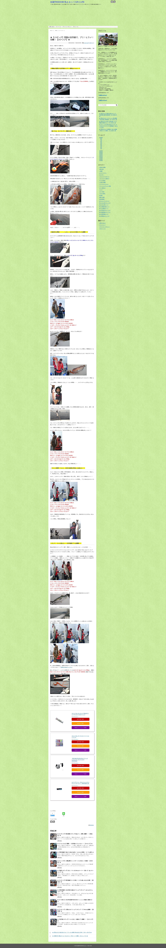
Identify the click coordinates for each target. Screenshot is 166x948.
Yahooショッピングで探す (80, 727)
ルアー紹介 (101, 191)
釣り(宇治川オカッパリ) (104, 210)
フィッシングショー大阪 (105, 186)
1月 (101, 148)
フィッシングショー (104, 184)
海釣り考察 (101, 197)
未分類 (100, 195)
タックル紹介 (102, 180)
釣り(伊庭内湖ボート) (104, 206)
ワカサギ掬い (102, 193)
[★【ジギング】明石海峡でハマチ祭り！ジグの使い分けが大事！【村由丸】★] (53, 883)
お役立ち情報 (102, 167)
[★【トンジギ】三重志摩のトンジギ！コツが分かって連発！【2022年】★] (53, 863)
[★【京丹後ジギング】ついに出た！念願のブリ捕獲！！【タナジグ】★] (53, 922)
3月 (101, 145)
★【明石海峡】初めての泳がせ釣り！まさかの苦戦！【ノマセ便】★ (75, 852)
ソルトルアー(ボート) (89, 42)
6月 (101, 141)
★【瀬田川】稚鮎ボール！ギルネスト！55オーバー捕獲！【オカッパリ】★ (70, 935)
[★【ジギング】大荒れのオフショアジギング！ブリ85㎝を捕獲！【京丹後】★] (53, 912)
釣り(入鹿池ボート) (103, 208)
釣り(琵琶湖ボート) (103, 214)
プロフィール (75, 26)
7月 (101, 140)
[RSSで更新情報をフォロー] (114, 2)
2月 (101, 147)
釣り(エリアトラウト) (104, 201)
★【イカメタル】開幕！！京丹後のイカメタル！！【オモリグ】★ (74, 843)
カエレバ (76, 716)
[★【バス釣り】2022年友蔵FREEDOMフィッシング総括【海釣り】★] (53, 902)
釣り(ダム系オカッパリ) (104, 203)
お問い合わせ (51, 26)
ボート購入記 (102, 188)
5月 (101, 143)
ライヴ (100, 189)
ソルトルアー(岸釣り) (104, 178)
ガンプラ (101, 174)
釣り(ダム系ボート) (103, 204)
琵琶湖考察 (101, 199)
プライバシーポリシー (67, 26)
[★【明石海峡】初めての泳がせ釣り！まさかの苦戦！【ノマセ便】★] (53, 855)
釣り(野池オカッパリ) (104, 216)
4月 (101, 144)
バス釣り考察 (102, 182)
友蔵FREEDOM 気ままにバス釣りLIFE (67, 2)
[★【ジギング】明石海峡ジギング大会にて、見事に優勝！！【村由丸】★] (53, 836)
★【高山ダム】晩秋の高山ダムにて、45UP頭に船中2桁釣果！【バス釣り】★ (108, 115)
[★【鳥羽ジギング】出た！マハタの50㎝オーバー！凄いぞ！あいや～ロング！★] (53, 873)
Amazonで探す (80, 723)
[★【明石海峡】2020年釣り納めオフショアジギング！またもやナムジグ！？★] (53, 892)
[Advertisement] (83, 16)
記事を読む (59, 840)
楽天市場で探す (80, 719)
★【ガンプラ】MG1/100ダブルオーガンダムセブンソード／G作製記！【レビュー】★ (108, 126)
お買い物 (101, 169)
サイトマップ (58, 26)
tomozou (92, 825)
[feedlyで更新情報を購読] (112, 2)
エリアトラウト (103, 173)
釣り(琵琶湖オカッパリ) (104, 212)
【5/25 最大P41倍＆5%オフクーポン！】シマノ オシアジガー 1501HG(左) (80, 760)
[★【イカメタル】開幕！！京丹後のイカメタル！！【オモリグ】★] (53, 846)
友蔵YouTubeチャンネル (66, 667)
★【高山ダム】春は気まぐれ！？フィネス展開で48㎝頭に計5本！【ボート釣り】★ (71, 932)
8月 (101, 139)
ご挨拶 (100, 171)
